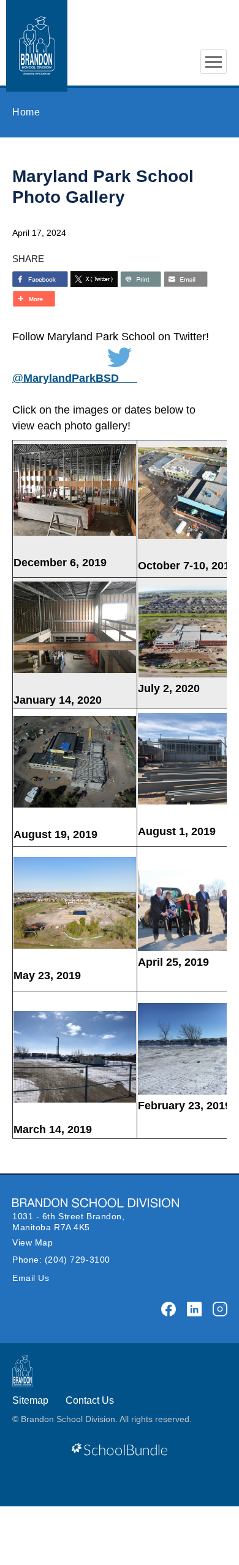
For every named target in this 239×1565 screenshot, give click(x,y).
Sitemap (30, 1400)
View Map (32, 1242)
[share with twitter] (94, 279)
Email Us (30, 1278)
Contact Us (90, 1400)
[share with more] (33, 299)
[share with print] (140, 279)
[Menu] (213, 61)
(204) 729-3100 (77, 1259)
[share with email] (186, 279)
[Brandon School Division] (213, 25)
